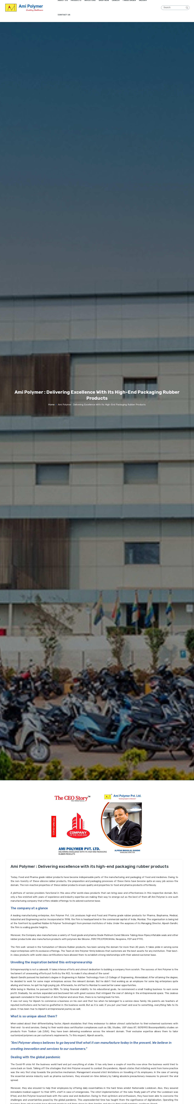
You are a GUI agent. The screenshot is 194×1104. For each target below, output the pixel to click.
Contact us (64, 15)
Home (51, 404)
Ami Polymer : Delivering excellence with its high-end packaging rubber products (90, 933)
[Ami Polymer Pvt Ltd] (31, 8)
